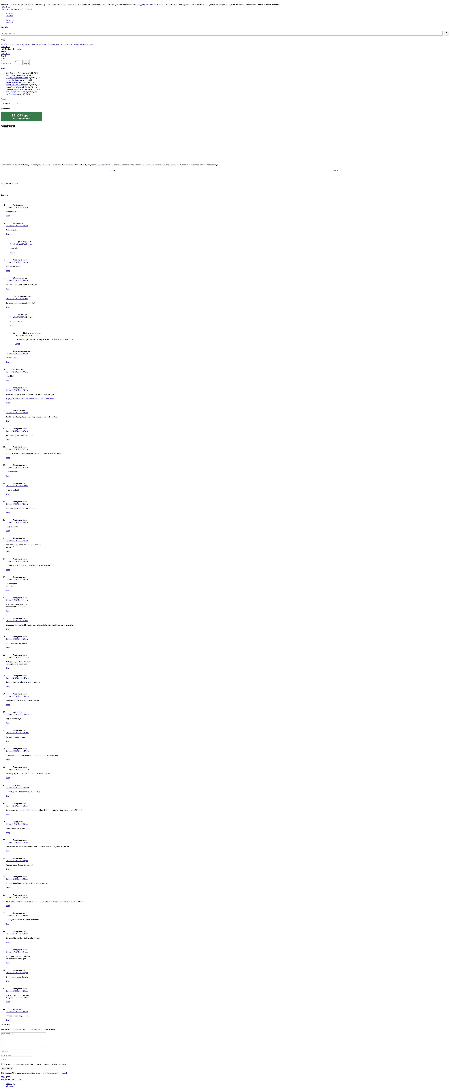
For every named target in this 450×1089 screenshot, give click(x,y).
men (57, 44)
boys (29, 44)
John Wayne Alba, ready (15, 87)
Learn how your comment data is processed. (49, 1073)
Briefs (33, 44)
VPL (87, 44)
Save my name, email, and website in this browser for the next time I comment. (35, 1064)
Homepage (10, 13)
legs (45, 44)
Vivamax (83, 44)
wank (91, 44)
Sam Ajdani (101, 165)
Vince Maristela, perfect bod (17, 85)
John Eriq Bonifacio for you (16, 89)
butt (41, 44)
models (62, 44)
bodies (22, 44)
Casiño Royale (11, 94)
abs (2, 44)
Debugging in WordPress (146, 4)
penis (66, 44)
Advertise (9, 16)
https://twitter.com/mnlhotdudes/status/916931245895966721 (31, 398)
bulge (37, 44)
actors (6, 44)
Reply (8, 216)
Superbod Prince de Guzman (17, 78)
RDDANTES (5, 7)
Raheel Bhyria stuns (14, 82)
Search (26, 61)
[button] (3, 51)
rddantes (4, 183)
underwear (76, 44)
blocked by (21, 117)
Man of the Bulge (12, 80)
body (25, 44)
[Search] (446, 33)
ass (10, 44)
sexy (70, 44)
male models (51, 44)
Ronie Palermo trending (15, 92)
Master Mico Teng (13, 75)
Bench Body (15, 44)
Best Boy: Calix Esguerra (15, 73)
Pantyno (16, 223)
